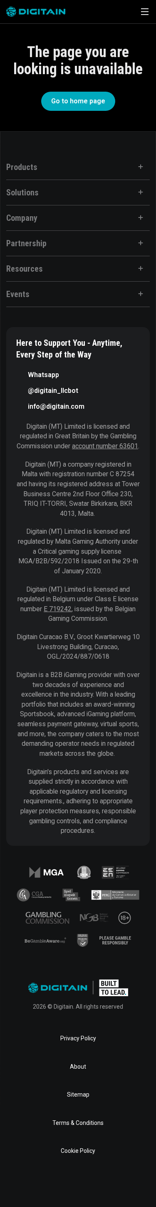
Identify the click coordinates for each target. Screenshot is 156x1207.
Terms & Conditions (78, 1123)
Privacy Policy (78, 1038)
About (78, 1066)
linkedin (52, 1184)
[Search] (121, 12)
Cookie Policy (78, 1150)
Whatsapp (43, 375)
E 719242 (58, 609)
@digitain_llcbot (53, 391)
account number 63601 (105, 446)
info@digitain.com (56, 406)
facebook (25, 1184)
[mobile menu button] (145, 12)
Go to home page (78, 101)
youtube (105, 1184)
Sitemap (78, 1094)
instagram (131, 1184)
